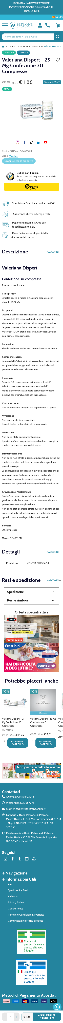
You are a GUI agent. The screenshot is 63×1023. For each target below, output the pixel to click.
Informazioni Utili (21, 879)
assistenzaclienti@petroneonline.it (26, 808)
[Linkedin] (39, 142)
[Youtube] (46, 142)
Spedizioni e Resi (18, 890)
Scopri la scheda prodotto (19, 161)
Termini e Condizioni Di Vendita (26, 914)
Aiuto (11, 884)
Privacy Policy (16, 902)
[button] (31, 592)
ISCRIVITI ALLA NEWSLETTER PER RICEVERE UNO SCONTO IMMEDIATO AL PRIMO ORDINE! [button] (31, 7)
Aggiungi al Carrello (47, 1017)
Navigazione (17, 873)
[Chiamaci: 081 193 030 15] (47, 25)
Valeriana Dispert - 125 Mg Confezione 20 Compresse (13, 722)
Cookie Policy (15, 908)
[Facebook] (25, 142)
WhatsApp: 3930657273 (20, 802)
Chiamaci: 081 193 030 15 (20, 796)
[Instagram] (17, 142)
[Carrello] (57, 25)
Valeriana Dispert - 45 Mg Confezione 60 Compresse (43, 722)
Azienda (12, 896)
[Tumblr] (32, 142)
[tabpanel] (15, 719)
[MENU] (4, 25)
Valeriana (13, 156)
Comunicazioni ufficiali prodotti (25, 920)
